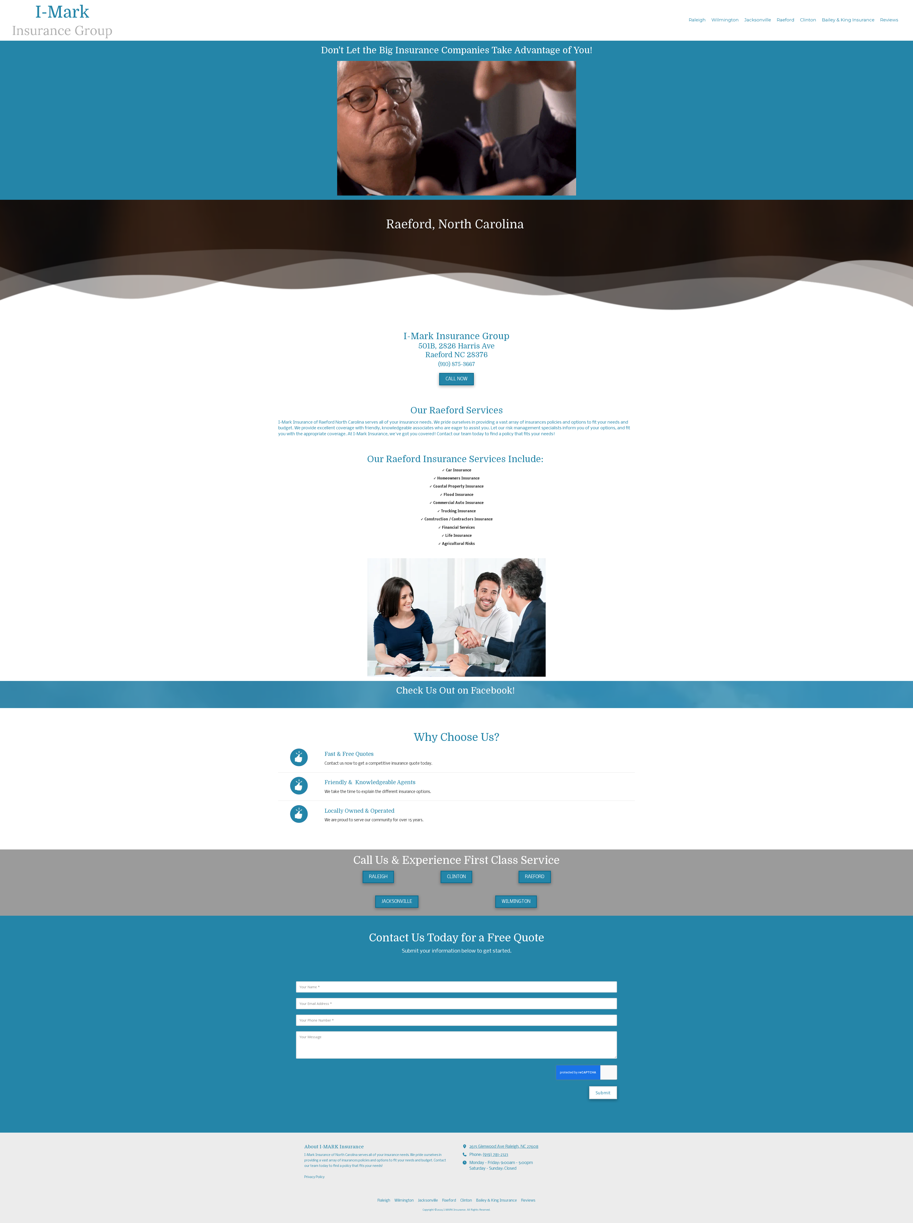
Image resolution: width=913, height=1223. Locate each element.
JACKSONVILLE (397, 901)
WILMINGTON (516, 901)
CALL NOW (456, 379)
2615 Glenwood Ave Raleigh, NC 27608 (503, 1147)
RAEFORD (534, 877)
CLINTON (456, 877)
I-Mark (62, 12)
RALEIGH (378, 877)
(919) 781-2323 (495, 1155)
